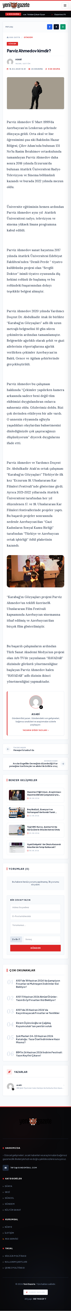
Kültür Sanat (13, 1210)
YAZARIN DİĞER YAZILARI (35, 730)
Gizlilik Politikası (15, 1256)
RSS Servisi (11, 1239)
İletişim (9, 1233)
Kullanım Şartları (16, 1262)
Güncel (9, 1198)
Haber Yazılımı (37, 1292)
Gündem (28, 37)
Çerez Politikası (15, 1268)
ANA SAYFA (14, 37)
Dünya (8, 1186)
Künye (8, 1227)
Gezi (7, 1192)
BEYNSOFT (39, 1299)
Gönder (35, 948)
